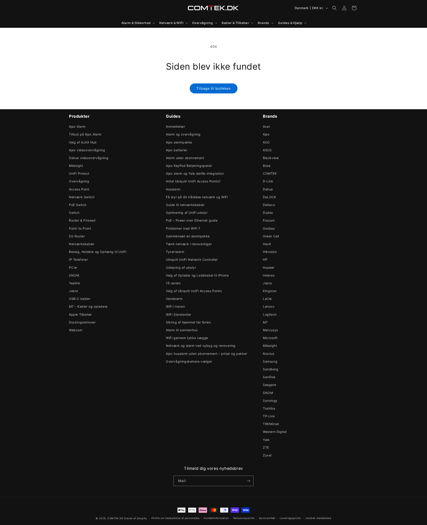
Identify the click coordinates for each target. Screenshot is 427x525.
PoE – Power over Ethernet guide (192, 220)
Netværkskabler (81, 244)
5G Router (77, 236)
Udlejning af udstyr (181, 267)
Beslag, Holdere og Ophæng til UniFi (97, 252)
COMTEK (270, 173)
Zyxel (267, 455)
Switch (74, 212)
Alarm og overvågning (183, 134)
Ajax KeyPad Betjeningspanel (189, 166)
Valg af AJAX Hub (83, 142)
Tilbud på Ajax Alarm (85, 134)
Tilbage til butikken (213, 88)
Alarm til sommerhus (181, 330)
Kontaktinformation (216, 518)
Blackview (271, 158)
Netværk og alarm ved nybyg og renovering (201, 345)
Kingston (270, 291)
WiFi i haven (175, 306)
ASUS (267, 150)
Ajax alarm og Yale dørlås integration (195, 173)
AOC (266, 142)
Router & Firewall (82, 220)
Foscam (269, 220)
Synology (270, 400)
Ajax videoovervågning (87, 150)
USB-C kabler (79, 299)
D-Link (268, 181)
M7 (265, 322)
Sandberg (270, 369)
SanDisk (269, 377)
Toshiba (269, 408)
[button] (138, 23)
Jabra (73, 291)
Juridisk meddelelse (318, 518)
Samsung (270, 361)
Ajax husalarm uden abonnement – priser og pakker (206, 353)
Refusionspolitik (243, 518)
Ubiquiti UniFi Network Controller (192, 259)
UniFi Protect (79, 173)
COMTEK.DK (115, 518)
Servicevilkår (267, 518)
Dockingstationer (82, 322)
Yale (266, 440)
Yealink (74, 283)
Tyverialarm (175, 252)
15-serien (173, 283)
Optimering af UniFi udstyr (187, 212)
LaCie (267, 299)
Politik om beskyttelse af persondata (175, 518)
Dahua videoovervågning (88, 158)
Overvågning (79, 181)
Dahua (268, 189)
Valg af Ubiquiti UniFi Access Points (194, 291)
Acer (266, 126)
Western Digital (275, 432)
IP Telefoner (78, 259)
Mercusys (270, 330)
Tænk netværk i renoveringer (189, 244)
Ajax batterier (176, 150)
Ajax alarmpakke (179, 142)
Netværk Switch (81, 197)
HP (265, 259)
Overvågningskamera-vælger (189, 361)
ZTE (266, 447)
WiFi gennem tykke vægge (187, 338)
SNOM (74, 275)
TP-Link (269, 416)
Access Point (79, 189)
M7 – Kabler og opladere (88, 306)
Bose (266, 166)
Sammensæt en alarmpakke (188, 236)
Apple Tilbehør (80, 314)
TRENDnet (271, 424)
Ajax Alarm (77, 126)
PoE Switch (78, 205)
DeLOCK (269, 197)
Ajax (266, 134)
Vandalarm (174, 299)
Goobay (269, 228)
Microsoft (270, 338)
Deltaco (269, 205)
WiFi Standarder (178, 314)
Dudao (268, 212)
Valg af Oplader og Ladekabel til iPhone (197, 275)
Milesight (76, 166)
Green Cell (271, 236)
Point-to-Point (80, 228)
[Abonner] (248, 481)
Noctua (268, 353)
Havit (267, 244)
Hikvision (270, 252)
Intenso (268, 275)
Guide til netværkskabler (185, 205)
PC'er (73, 267)
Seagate (269, 385)
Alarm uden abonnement (185, 158)
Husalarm (173, 189)
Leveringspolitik (290, 518)
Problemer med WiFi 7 (183, 228)
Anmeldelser (175, 126)
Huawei (268, 267)
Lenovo (268, 306)
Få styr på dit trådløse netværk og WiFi (197, 197)
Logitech (270, 314)
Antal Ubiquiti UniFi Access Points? (193, 181)
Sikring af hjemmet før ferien (188, 322)
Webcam (76, 330)
